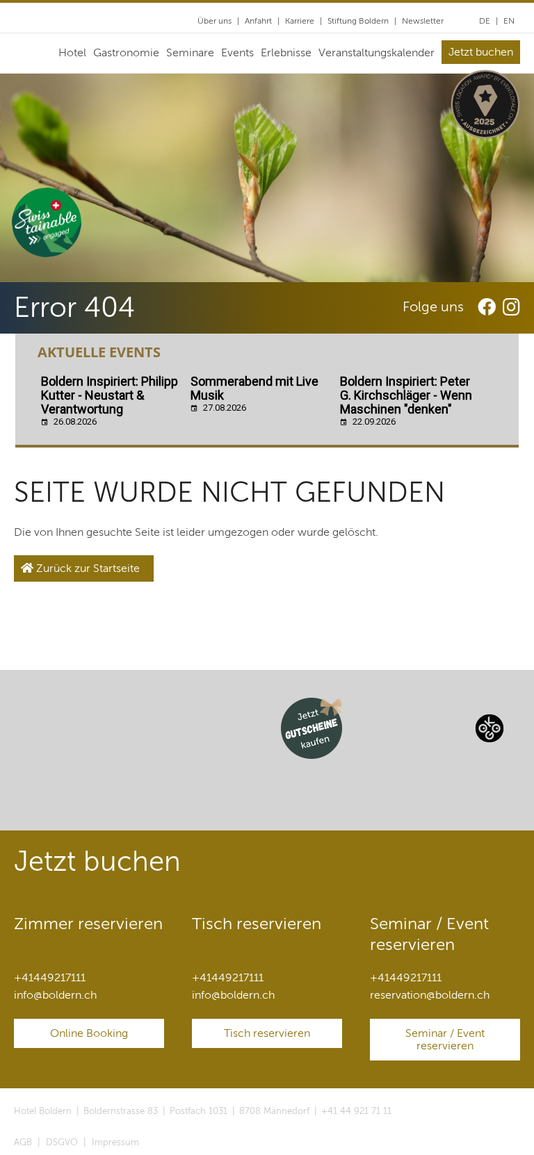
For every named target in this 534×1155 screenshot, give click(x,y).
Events (237, 53)
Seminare (190, 53)
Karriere (299, 21)
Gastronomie (126, 53)
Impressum (115, 1142)
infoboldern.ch (55, 995)
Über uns (214, 21)
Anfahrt (258, 21)
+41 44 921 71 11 (356, 1111)
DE (484, 21)
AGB (23, 1142)
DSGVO (62, 1142)
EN (509, 21)
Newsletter (423, 21)
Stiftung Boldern (358, 21)
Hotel (72, 53)
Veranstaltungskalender (376, 53)
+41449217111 (50, 978)
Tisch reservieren (267, 1033)
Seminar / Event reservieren (445, 1039)
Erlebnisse (286, 53)
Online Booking (89, 1033)
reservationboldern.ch (430, 995)
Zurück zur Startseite (86, 568)
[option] (267, 178)
